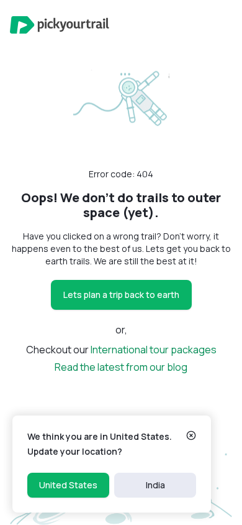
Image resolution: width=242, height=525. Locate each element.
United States (68, 485)
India (155, 485)
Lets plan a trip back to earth (121, 294)
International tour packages (154, 349)
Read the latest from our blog (121, 367)
